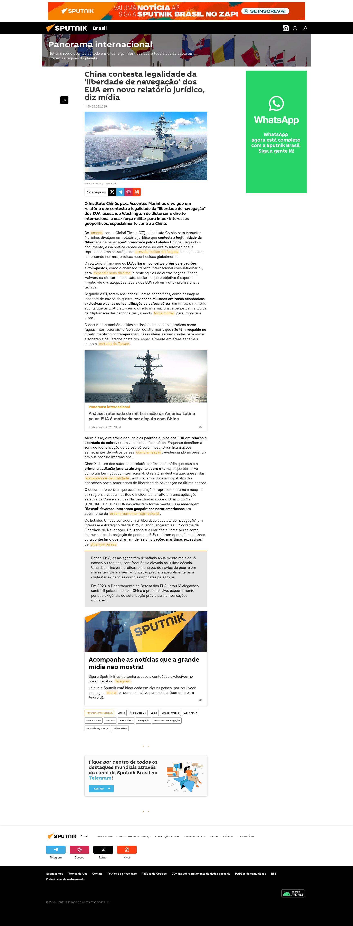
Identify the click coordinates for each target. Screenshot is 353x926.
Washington (190, 712)
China (154, 712)
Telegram (122, 681)
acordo (96, 232)
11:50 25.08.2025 (96, 106)
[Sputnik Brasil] (68, 33)
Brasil (214, 836)
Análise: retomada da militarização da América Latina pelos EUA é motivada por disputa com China (142, 416)
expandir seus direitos (112, 273)
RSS (274, 873)
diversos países (103, 544)
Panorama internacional (109, 406)
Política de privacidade (122, 873)
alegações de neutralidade (107, 478)
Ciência (228, 836)
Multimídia (246, 836)
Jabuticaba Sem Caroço (133, 836)
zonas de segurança (97, 728)
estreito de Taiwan (114, 343)
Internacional (195, 836)
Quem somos (54, 873)
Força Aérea (126, 720)
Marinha (110, 720)
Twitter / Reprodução (105, 183)
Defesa (121, 712)
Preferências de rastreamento (65, 879)
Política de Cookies (154, 873)
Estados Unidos (170, 712)
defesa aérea (120, 728)
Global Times (93, 720)
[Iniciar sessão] (295, 28)
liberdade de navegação (167, 720)
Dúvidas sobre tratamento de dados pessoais (201, 873)
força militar (164, 313)
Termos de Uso (77, 873)
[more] (201, 427)
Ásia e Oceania (138, 712)
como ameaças (148, 452)
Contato (97, 873)
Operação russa (167, 836)
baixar (112, 692)
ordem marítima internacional (134, 513)
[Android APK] (293, 893)
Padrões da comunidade (250, 873)
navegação (143, 720)
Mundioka (104, 836)
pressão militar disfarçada (156, 251)
